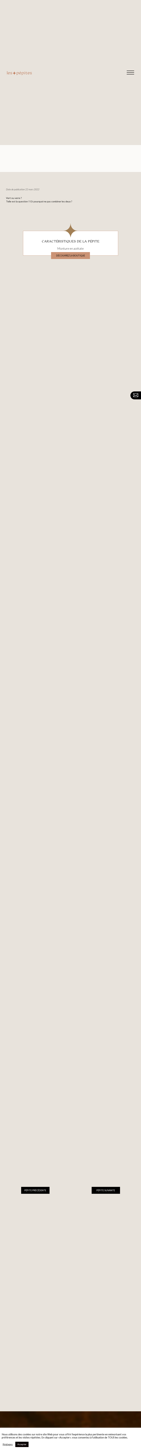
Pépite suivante (105, 1190)
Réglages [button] (8, 1444)
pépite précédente (35, 1190)
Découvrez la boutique (70, 255)
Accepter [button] (21, 1444)
